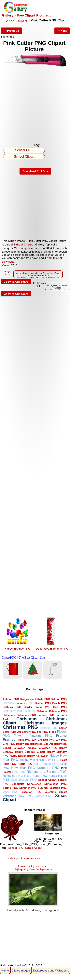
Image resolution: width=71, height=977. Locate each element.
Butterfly (30, 711)
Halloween (22, 743)
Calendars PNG (26, 715)
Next (64, 30)
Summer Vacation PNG (52, 787)
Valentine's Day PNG (18, 796)
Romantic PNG (13, 775)
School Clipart (16, 21)
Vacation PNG (31, 791)
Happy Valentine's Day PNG (39, 759)
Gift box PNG (46, 739)
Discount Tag (48, 727)
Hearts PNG (25, 763)
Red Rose (18, 771)
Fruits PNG (24, 739)
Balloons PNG (24, 703)
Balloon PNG (59, 699)
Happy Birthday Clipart (30, 751)
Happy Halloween (37, 755)
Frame (61, 735)
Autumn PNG (11, 699)
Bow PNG (60, 707)
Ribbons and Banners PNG (47, 772)
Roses (53, 775)
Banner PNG (42, 703)
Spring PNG (10, 787)
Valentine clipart (56, 791)
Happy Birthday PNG (17, 648)
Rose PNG (40, 775)
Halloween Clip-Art (41, 743)
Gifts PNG (9, 743)
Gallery (7, 15)
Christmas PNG (20, 727)
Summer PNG (27, 787)
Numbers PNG (48, 768)
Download (8, 261)
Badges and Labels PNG (35, 699)
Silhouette (18, 783)
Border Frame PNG (37, 707)
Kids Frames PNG (46, 763)
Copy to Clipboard (16, 281)
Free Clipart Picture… (34, 15)
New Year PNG (23, 768)
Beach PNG (59, 703)
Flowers (19, 736)
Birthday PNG (12, 707)
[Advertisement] (35, 103)
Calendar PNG (58, 711)
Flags (52, 731)
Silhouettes (34, 783)
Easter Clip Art (12, 731)
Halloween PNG (47, 747)
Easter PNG (29, 731)
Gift (34, 739)
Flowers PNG (40, 736)
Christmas (26, 718)
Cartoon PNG (45, 715)
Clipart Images (21, 970)
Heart (63, 759)
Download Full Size (35, 171)
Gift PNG (61, 739)
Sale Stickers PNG (24, 779)
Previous (13, 30)
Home (5, 970)
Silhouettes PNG (55, 783)
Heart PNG (9, 763)
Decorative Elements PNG (52, 648)
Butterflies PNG (13, 711)
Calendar (42, 711)
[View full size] (35, 66)
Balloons (8, 703)
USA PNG (10, 791)
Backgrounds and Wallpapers (51, 970)
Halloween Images (24, 747)
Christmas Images (45, 723)
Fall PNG (42, 731)
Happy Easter (17, 755)
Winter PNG (44, 796)
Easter (63, 727)
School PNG (24, 150)
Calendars (9, 715)
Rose (27, 775)
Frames (9, 739)
